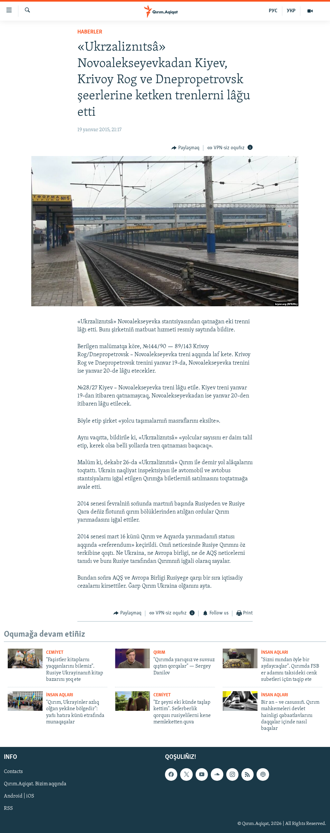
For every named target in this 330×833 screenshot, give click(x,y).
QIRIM (159, 652)
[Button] (185, 148)
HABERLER (89, 32)
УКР (291, 11)
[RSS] (247, 774)
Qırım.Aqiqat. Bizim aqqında (35, 784)
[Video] (310, 10)
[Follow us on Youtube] (202, 774)
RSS (8, 808)
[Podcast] (263, 774)
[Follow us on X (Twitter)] (186, 774)
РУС (273, 11)
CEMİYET (54, 652)
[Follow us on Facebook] (171, 774)
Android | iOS (19, 796)
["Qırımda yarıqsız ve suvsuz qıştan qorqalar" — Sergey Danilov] (132, 658)
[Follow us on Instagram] (232, 774)
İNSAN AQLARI (274, 652)
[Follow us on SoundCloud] (217, 774)
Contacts (13, 771)
